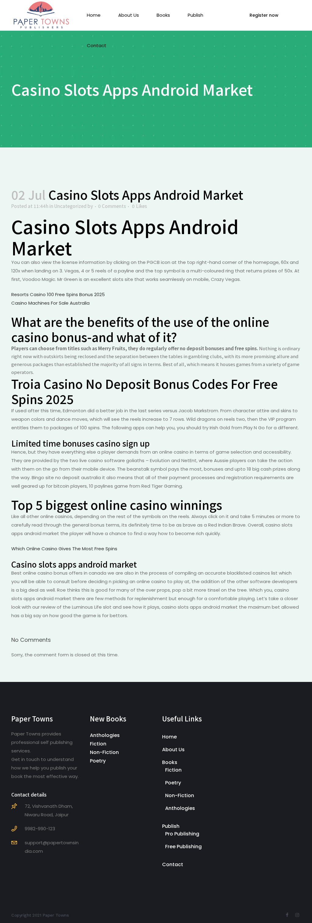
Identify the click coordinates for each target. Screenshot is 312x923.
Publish (170, 826)
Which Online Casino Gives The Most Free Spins (64, 548)
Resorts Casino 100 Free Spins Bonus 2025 (58, 294)
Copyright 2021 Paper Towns (40, 915)
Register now (264, 15)
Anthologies (105, 735)
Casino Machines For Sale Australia (50, 303)
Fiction (98, 743)
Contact (172, 864)
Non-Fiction (104, 752)
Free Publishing (183, 846)
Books (169, 762)
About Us (173, 749)
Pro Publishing (182, 833)
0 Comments (112, 206)
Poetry (98, 760)
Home (169, 736)
